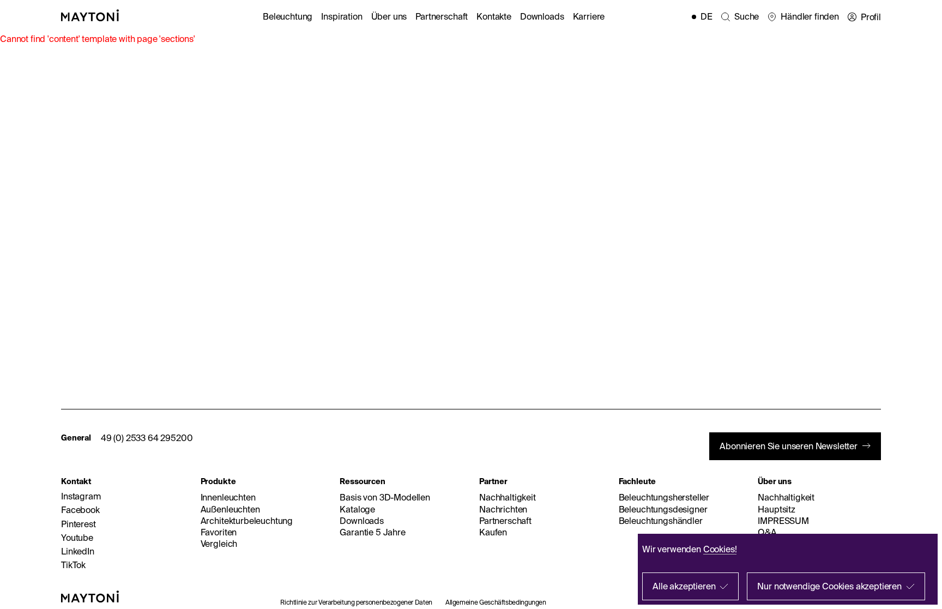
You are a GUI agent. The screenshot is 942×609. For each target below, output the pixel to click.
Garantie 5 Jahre (372, 532)
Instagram (81, 496)
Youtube (77, 537)
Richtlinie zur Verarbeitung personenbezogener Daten (356, 602)
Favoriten (219, 532)
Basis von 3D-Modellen (385, 497)
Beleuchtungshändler (661, 521)
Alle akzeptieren (684, 586)
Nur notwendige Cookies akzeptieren (829, 586)
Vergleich (219, 543)
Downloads (542, 16)
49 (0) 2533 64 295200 (147, 438)
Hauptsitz (776, 509)
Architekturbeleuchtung (247, 521)
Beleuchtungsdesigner (663, 509)
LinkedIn (77, 551)
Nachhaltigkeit (507, 497)
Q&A (767, 532)
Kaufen (493, 532)
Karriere (589, 16)
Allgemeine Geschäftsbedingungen (495, 602)
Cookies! (720, 549)
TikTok (73, 565)
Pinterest (78, 524)
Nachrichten (503, 509)
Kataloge (357, 509)
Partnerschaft (441, 16)
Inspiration (341, 16)
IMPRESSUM (783, 521)
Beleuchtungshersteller (664, 497)
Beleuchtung (287, 16)
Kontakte (493, 16)
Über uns (389, 16)
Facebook (80, 510)
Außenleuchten (230, 509)
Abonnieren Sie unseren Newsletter (789, 446)
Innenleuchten (228, 497)
